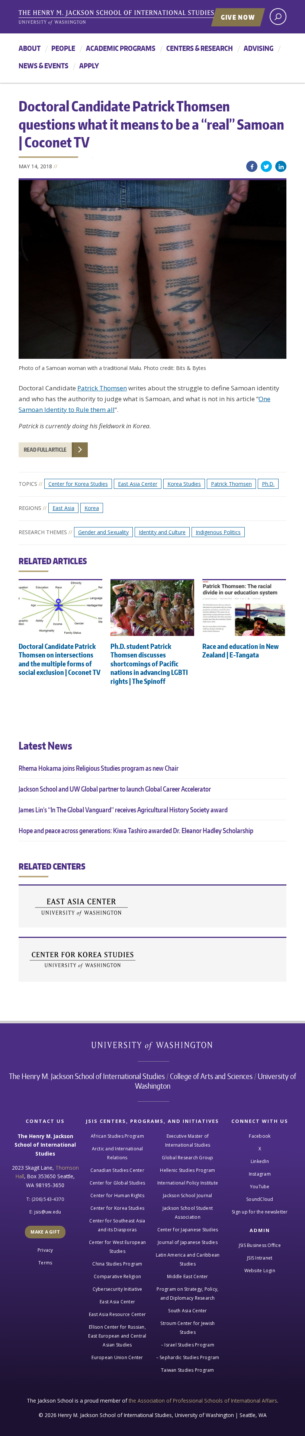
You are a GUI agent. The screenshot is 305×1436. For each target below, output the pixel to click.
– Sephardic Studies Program (187, 1357)
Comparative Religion (117, 1276)
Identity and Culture (162, 532)
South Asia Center (187, 1310)
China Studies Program (117, 1264)
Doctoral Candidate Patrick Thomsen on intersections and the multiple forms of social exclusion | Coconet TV (59, 659)
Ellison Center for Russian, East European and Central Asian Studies (117, 1336)
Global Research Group (187, 1157)
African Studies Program (117, 1136)
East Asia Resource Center (117, 1314)
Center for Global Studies (117, 1183)
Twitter (266, 166)
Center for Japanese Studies (187, 1230)
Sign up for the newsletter (260, 1212)
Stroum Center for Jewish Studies (187, 1327)
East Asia (63, 507)
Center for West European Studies (117, 1246)
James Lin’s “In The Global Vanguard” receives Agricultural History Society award (123, 809)
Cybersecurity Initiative (117, 1289)
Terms (45, 1263)
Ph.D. (268, 483)
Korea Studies (184, 483)
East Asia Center (137, 483)
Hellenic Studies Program (187, 1170)
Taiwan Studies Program (187, 1370)
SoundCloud (259, 1199)
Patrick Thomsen (102, 388)
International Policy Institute (187, 1183)
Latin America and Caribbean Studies (188, 1259)
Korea (91, 507)
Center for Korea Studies (78, 483)
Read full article (45, 449)
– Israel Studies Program (187, 1345)
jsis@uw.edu (47, 1212)
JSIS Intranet (259, 1258)
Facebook (251, 166)
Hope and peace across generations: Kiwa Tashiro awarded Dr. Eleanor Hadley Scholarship (136, 830)
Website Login (259, 1270)
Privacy (45, 1250)
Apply (89, 65)
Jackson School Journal (187, 1195)
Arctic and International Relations (117, 1153)
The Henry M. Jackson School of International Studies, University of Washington (132, 17)
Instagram (260, 1174)
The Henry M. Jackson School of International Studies (87, 1076)
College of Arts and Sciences (211, 1076)
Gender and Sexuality (103, 532)
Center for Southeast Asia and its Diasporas (117, 1225)
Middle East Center (187, 1276)
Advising (258, 48)
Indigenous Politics (218, 532)
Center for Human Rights (117, 1195)
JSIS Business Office (260, 1245)
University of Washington (152, 1047)
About (30, 48)
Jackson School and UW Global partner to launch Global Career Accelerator (115, 788)
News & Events (43, 65)
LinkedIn (280, 166)
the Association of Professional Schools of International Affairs (203, 1400)
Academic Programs (120, 48)
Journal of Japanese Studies (188, 1242)
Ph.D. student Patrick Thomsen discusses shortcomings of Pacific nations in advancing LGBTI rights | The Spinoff (149, 663)
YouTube (260, 1186)
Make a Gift (45, 1232)
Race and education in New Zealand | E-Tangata (240, 650)
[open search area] (278, 16)
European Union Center (117, 1357)
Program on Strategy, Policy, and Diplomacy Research (187, 1293)
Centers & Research (199, 48)
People (63, 48)
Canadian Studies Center (117, 1170)
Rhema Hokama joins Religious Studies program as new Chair (99, 768)
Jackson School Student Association (188, 1212)
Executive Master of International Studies (187, 1140)
